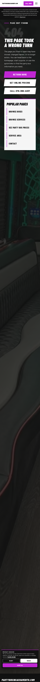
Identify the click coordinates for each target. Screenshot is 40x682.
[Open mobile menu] (36, 3)
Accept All (20, 665)
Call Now (28, 3)
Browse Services (17, 119)
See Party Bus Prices (19, 127)
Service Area (15, 135)
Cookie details (11, 657)
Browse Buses (15, 111)
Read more (22, 17)
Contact (13, 143)
